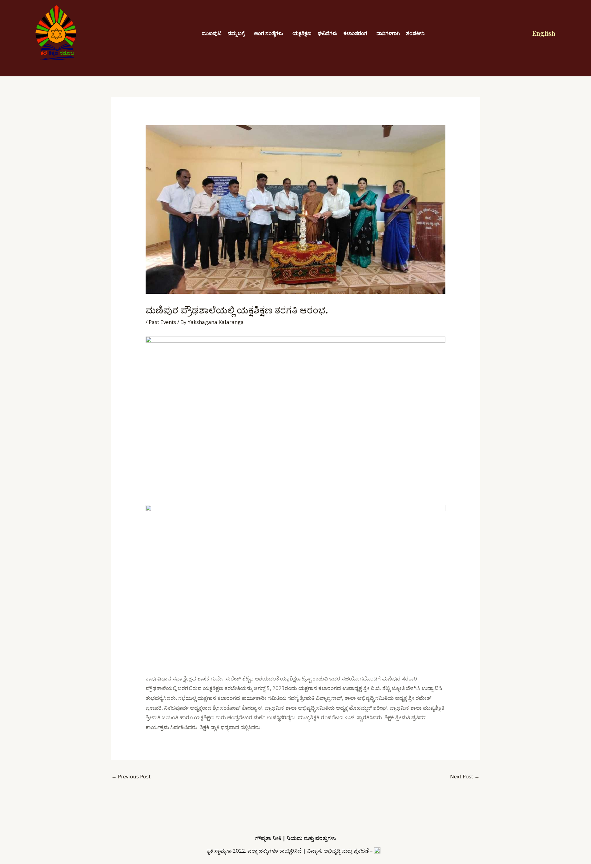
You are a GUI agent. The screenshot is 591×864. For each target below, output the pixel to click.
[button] (238, 33)
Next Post (465, 776)
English (543, 33)
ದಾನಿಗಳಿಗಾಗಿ (388, 33)
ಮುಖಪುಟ (212, 33)
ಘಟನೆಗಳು (327, 33)
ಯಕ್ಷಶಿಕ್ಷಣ (302, 33)
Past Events (162, 321)
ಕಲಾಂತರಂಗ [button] (355, 33)
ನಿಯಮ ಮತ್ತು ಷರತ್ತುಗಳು (311, 838)
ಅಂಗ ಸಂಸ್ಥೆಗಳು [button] (268, 33)
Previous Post (131, 776)
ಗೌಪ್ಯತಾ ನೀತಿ (268, 838)
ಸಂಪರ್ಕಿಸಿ (415, 33)
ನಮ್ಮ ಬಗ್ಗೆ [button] (236, 33)
